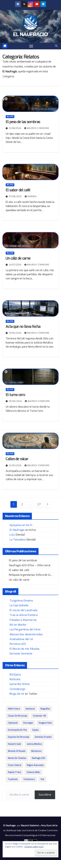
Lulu (12, 534)
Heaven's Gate (14, 744)
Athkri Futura (14, 708)
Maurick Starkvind (38, 128)
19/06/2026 (15, 333)
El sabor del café (18, 190)
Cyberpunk (13, 723)
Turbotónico (29, 779)
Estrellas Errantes (43, 737)
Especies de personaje (18, 737)
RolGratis (15, 679)
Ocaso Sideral (14, 765)
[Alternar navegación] (31, 46)
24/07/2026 (15, 264)
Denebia (32, 196)
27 (39, 504)
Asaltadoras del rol (21, 639)
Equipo (35, 730)
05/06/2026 (16, 401)
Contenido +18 (39, 716)
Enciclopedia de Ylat (17, 730)
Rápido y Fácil (14, 772)
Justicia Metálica (34, 744)
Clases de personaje (17, 716)
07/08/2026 (15, 196)
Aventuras (30, 708)
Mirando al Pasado (17, 751)
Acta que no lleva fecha (23, 326)
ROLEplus (15, 674)
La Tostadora (18, 539)
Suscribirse (45, 794)
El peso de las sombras (23, 121)
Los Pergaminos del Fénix (25, 629)
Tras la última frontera (24, 615)
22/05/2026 (15, 465)
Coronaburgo (17, 689)
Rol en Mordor (18, 624)
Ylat (42, 779)
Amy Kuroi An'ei (49, 825)
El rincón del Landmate (23, 610)
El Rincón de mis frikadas (25, 649)
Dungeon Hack (45, 723)
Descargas (28, 723)
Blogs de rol (17, 693)
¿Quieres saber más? (34, 846)
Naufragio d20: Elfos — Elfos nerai (29, 565)
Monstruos (36, 751)
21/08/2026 (15, 128)
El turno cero (15, 394)
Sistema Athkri (33, 772)
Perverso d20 (18, 644)
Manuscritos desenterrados (26, 634)
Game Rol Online (20, 684)
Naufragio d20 (38, 758)
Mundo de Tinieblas (17, 758)
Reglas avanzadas (35, 765)
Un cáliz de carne (18, 258)
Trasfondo (13, 779)
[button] (56, 46)
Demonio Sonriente (21, 653)
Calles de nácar (17, 458)
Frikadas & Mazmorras (23, 620)
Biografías (45, 708)
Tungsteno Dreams (21, 600)
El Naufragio (30, 34)
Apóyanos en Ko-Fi (21, 525)
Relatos (10, 116)
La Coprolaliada (19, 605)
